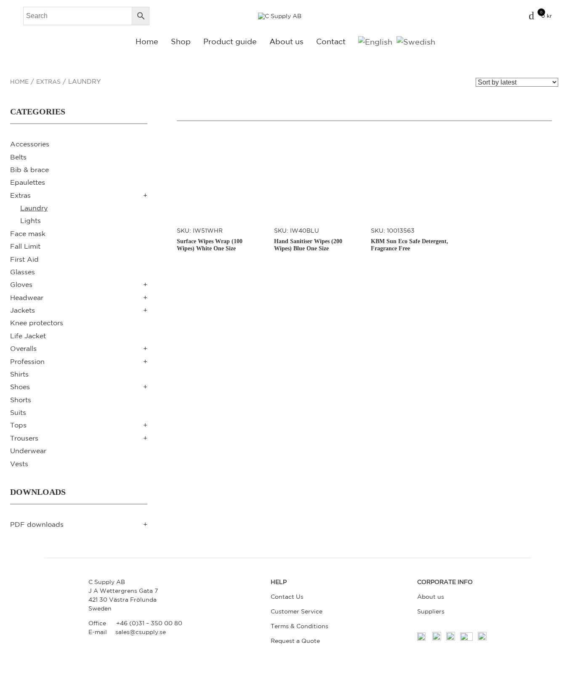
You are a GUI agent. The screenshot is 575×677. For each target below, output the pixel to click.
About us (286, 41)
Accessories (29, 144)
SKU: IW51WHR (209, 239)
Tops (18, 425)
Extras (48, 81)
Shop (181, 41)
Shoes (20, 386)
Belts (18, 157)
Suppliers (431, 611)
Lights (30, 220)
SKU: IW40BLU (308, 239)
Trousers (24, 438)
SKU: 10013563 (409, 239)
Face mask (27, 233)
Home (147, 41)
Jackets (22, 310)
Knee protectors (36, 323)
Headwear (26, 297)
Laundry (34, 208)
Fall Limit (25, 246)
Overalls (23, 348)
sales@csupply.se (140, 632)
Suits (18, 412)
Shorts (20, 400)
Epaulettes (27, 182)
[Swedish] (416, 41)
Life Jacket (28, 336)
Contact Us (287, 596)
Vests (19, 463)
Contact (331, 41)
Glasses (22, 272)
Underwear (28, 450)
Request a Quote (295, 640)
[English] (375, 41)
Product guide (230, 41)
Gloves (21, 284)
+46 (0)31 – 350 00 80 (149, 623)
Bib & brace (29, 169)
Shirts (19, 374)
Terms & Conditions (299, 626)
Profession (27, 361)
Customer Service (296, 611)
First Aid (24, 259)
